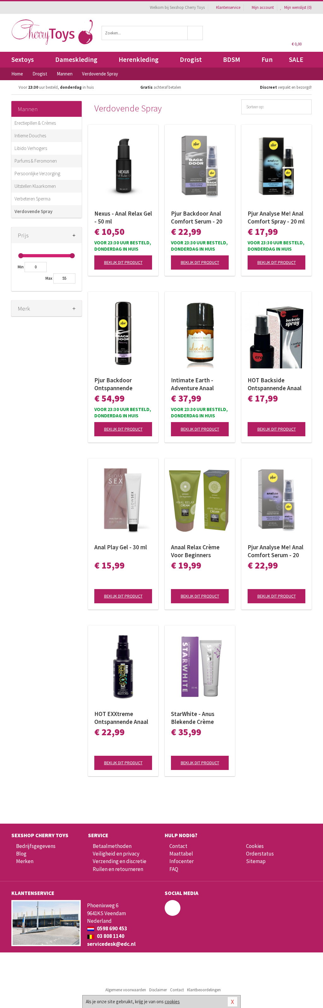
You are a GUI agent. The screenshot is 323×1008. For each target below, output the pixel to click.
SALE (296, 59)
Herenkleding (139, 59)
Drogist (191, 59)
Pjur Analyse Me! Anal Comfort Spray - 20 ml (276, 217)
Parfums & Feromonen (36, 161)
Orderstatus (260, 853)
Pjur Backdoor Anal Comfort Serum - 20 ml (196, 217)
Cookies (255, 846)
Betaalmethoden (112, 846)
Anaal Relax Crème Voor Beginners (195, 551)
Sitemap (256, 861)
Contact (178, 846)
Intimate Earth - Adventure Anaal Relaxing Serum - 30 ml (197, 384)
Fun (267, 59)
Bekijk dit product (123, 262)
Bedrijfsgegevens (36, 846)
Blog (21, 853)
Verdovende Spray (33, 211)
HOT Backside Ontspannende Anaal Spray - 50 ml (275, 384)
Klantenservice (228, 7)
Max (48, 278)
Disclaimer (158, 990)
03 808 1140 (110, 936)
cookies (172, 1002)
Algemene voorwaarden (125, 990)
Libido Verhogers (31, 148)
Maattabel (181, 853)
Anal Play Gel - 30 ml (120, 547)
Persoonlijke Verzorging (37, 173)
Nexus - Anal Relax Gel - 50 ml (123, 217)
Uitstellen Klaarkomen (35, 186)
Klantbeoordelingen (204, 990)
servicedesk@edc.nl (111, 943)
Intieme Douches (30, 136)
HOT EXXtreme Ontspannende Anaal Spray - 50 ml (121, 718)
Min (21, 267)
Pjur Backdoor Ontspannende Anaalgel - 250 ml (116, 384)
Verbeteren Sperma (32, 199)
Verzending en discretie (119, 861)
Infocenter (181, 861)
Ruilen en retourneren (118, 869)
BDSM (231, 59)
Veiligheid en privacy (116, 853)
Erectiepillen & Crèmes (35, 123)
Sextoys (22, 59)
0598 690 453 (111, 928)
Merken (24, 861)
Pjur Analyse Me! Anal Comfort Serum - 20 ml (275, 551)
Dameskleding (76, 59)
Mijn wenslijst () (297, 7)
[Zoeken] (195, 33)
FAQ (173, 869)
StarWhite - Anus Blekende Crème (192, 717)
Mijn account (263, 7)
